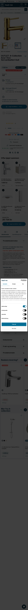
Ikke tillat (14, 328)
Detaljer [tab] (14, 284)
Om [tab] (23, 284)
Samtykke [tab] (5, 284)
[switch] (25, 310)
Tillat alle (14, 324)
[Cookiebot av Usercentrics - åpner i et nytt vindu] (21, 280)
